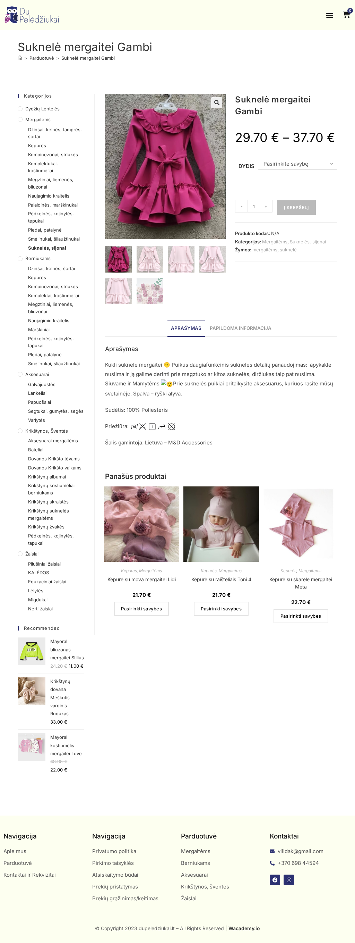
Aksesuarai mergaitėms (53, 440)
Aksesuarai (37, 374)
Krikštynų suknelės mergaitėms (48, 514)
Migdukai (37, 599)
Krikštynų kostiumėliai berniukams (51, 489)
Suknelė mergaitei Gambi (88, 58)
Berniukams (38, 258)
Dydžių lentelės (42, 108)
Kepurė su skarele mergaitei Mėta (300, 583)
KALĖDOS (38, 572)
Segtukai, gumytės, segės (56, 411)
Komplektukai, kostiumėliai (43, 167)
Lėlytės (35, 590)
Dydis (246, 166)
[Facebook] (275, 880)
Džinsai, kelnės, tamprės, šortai (55, 133)
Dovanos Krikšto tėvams (54, 458)
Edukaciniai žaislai (47, 581)
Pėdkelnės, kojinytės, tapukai (51, 342)
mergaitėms (264, 249)
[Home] (20, 58)
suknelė (288, 249)
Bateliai (35, 449)
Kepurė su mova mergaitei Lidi (141, 579)
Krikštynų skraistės (48, 501)
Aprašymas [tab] (186, 328)
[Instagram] (289, 880)
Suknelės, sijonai (308, 241)
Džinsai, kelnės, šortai (51, 268)
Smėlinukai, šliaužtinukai (54, 239)
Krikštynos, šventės (46, 431)
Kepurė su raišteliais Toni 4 (221, 579)
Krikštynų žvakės (46, 526)
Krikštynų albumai (47, 476)
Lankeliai (37, 393)
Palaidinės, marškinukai (53, 205)
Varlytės (36, 420)
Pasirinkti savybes (141, 608)
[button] (330, 15)
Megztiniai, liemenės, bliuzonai (50, 183)
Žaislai (31, 554)
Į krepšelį (296, 207)
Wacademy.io (244, 928)
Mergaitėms (274, 241)
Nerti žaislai (40, 608)
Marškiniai (39, 329)
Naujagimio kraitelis (48, 196)
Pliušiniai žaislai (44, 564)
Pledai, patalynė (45, 230)
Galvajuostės (41, 384)
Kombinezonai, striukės (53, 154)
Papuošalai (39, 402)
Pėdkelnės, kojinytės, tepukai (51, 217)
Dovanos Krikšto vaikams (54, 467)
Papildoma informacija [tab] (240, 328)
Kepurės (129, 570)
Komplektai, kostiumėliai (53, 295)
